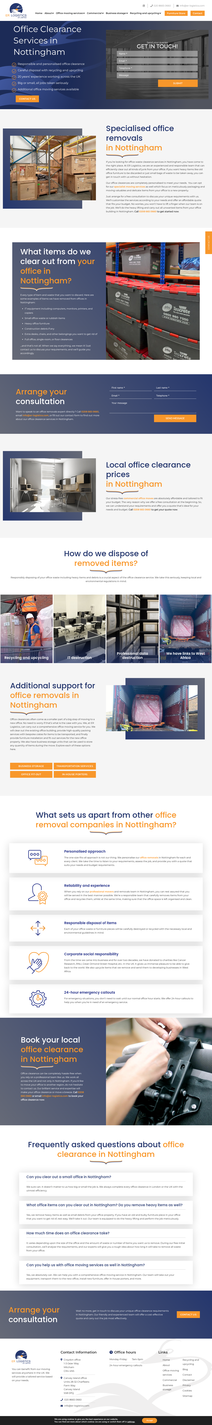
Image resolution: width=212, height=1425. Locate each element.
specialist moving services (129, 186)
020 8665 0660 (73, 1399)
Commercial (170, 1380)
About (166, 1365)
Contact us (27, 98)
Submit (177, 83)
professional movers (102, 891)
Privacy (187, 1385)
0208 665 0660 (147, 211)
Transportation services (75, 766)
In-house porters (75, 774)
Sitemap (187, 1396)
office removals (149, 857)
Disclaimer (189, 1380)
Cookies (187, 1390)
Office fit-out (31, 774)
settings (131, 1422)
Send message (175, 418)
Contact (187, 1374)
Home (166, 1360)
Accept (149, 1420)
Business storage (31, 766)
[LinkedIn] (144, 6)
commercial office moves (138, 498)
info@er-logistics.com (36, 415)
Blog (185, 1369)
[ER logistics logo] (16, 10)
